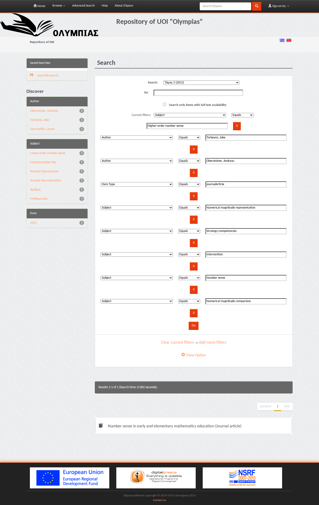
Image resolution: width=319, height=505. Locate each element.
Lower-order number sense (47, 153)
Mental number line (43, 162)
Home (41, 6)
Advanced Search (83, 5)
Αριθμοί (35, 189)
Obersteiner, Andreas (44, 111)
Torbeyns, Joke (39, 120)
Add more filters (212, 342)
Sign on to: (279, 6)
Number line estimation (45, 180)
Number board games (44, 171)
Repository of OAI (42, 42)
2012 (33, 223)
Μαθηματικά (38, 199)
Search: (153, 82)
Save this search (47, 75)
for (146, 92)
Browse (57, 5)
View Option (195, 355)
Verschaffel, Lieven (42, 129)
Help (105, 5)
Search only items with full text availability (197, 105)
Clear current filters (177, 342)
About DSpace (124, 5)
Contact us (159, 500)
